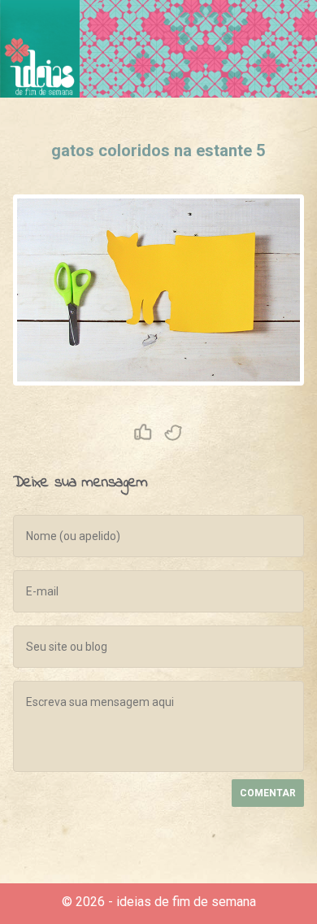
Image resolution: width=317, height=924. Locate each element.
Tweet (174, 433)
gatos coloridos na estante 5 (158, 150)
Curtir (143, 433)
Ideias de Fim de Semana (40, 49)
